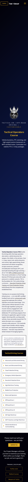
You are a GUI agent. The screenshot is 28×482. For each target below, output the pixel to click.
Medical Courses (14, 474)
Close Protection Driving (16, 285)
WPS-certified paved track (16, 273)
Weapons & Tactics (13, 479)
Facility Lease (14, 469)
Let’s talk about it (19, 345)
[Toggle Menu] (25, 3)
